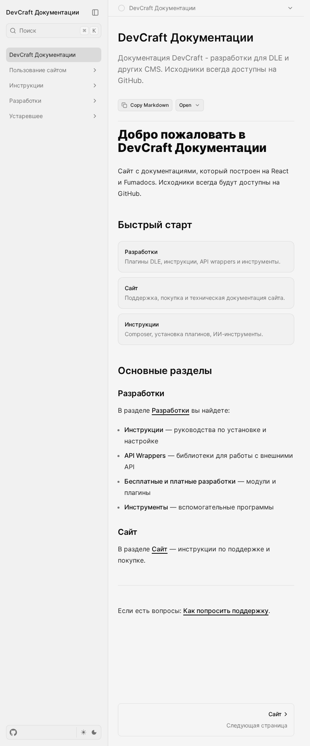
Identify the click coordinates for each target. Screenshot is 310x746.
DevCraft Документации (42, 12)
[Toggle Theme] (88, 732)
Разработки (141, 393)
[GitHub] (13, 732)
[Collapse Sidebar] (95, 12)
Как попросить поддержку (225, 611)
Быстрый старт (155, 225)
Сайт (127, 532)
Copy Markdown (149, 105)
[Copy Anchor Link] (289, 141)
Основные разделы (165, 370)
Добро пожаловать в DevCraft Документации (192, 141)
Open (185, 105)
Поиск (57, 30)
